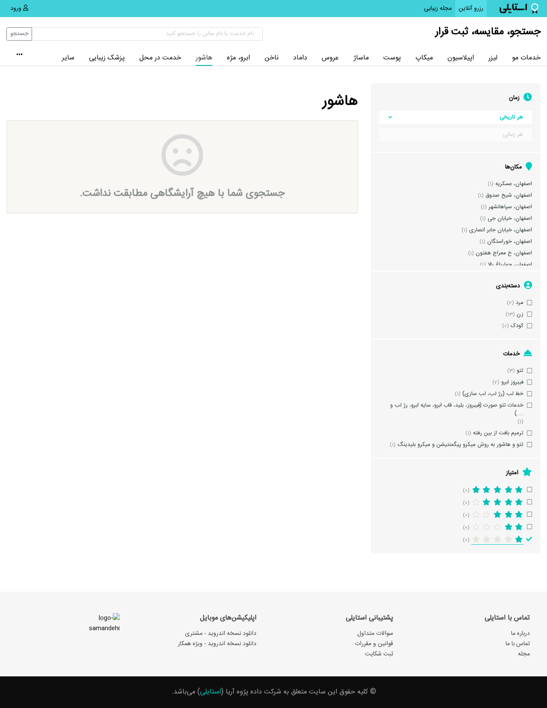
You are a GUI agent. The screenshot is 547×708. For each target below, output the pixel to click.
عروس (330, 58)
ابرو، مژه (238, 58)
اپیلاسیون (460, 58)
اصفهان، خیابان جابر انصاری (500, 230)
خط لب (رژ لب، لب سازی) (492, 394)
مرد (519, 303)
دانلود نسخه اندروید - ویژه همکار (217, 644)
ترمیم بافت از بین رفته (498, 433)
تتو (520, 371)
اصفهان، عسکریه (513, 184)
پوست (392, 58)
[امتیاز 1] (497, 540)
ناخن (272, 58)
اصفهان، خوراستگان (509, 242)
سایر (68, 58)
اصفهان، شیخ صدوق (508, 196)
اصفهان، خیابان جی (510, 219)
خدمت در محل (160, 58)
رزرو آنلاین (469, 8)
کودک (517, 326)
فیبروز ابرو (512, 382)
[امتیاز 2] (497, 527)
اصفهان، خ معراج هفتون (504, 253)
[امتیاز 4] (497, 502)
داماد (300, 58)
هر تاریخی (511, 117)
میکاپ (424, 58)
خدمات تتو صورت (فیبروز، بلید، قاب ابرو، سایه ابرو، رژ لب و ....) (456, 409)
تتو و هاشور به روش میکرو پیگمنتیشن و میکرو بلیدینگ (460, 445)
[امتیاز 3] (497, 514)
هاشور (204, 58)
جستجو (19, 34)
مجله (524, 654)
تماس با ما (518, 644)
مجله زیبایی (438, 8)
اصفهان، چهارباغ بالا (510, 265)
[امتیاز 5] (497, 490)
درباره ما (520, 633)
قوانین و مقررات (374, 644)
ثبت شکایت (379, 654)
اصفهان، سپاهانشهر (510, 207)
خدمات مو (526, 58)
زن (520, 314)
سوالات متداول (375, 633)
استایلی (210, 692)
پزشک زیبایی (107, 58)
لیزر (492, 58)
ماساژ (361, 58)
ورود (16, 8)
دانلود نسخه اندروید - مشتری (220, 633)
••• (19, 55)
